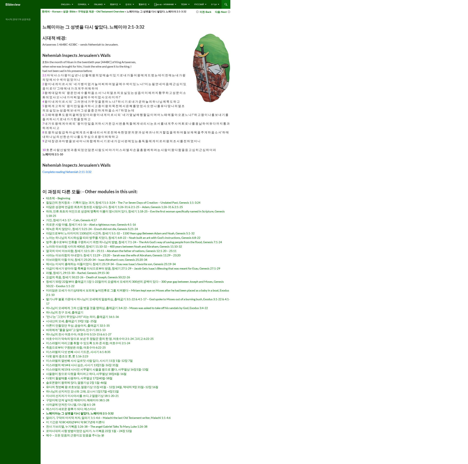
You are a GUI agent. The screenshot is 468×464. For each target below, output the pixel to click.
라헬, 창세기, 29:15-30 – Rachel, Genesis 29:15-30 (77, 272)
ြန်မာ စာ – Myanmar (164, 4)
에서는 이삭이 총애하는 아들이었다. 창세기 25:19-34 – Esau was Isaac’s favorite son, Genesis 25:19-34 (111, 264)
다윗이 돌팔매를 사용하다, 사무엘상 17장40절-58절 (79, 378)
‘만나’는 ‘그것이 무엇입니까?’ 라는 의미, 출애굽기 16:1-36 (82, 316)
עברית (214, 4)
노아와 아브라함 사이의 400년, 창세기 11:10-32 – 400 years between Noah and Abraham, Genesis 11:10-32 (114, 246)
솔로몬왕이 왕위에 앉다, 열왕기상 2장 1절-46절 (76, 382)
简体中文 (114, 4)
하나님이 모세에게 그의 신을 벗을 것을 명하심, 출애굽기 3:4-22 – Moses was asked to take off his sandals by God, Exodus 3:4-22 (127, 308)
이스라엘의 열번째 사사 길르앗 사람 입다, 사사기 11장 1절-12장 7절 (89, 360)
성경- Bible (69, 11)
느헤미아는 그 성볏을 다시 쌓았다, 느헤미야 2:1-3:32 (80, 413)
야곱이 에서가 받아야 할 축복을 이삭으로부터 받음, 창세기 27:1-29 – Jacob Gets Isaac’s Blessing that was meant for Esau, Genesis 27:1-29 (133, 268)
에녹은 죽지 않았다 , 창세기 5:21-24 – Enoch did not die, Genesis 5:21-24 (92, 229)
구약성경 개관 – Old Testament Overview (101, 11)
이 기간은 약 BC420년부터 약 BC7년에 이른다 (75, 422)
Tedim (184, 4)
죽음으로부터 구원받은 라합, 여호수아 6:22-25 (76, 347)
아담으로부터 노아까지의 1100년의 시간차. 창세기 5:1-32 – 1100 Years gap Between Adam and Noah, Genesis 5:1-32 (120, 233)
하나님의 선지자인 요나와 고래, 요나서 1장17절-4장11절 (82, 391)
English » (66, 4)
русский (199, 4)
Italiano (98, 4)
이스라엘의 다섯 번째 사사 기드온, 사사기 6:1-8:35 (78, 351)
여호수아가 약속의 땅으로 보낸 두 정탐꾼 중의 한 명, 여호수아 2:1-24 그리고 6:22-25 (100, 338)
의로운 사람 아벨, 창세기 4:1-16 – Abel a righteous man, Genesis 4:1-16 (91, 224)
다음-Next (221, 11)
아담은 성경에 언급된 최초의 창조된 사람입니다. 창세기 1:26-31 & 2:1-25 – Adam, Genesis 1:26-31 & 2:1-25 (114, 207)
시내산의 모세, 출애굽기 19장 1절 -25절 (71, 321)
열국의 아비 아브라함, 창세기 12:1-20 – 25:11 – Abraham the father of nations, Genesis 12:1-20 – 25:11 (111, 250)
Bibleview (12, 4)
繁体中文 (143, 4)
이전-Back (205, 11)
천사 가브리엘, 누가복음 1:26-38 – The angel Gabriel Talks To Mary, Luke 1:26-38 (96, 426)
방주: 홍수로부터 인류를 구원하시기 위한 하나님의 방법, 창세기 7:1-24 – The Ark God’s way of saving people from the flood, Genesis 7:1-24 (134, 242)
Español (82, 4)
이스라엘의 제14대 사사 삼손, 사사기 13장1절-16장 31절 (82, 365)
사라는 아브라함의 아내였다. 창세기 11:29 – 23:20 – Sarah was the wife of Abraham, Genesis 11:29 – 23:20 (113, 255)
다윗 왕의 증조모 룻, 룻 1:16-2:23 (67, 356)
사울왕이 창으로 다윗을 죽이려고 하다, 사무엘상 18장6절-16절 (86, 373)
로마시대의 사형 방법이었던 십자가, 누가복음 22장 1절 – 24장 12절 (89, 431)
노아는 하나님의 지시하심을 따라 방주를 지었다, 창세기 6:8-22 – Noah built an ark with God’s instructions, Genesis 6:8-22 (123, 237)
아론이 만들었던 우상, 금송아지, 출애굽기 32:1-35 (78, 325)
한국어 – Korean (51, 11)
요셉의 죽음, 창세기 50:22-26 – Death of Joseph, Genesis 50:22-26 (88, 277)
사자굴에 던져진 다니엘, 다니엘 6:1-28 (70, 404)
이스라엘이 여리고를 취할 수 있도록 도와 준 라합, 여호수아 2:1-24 (88, 343)
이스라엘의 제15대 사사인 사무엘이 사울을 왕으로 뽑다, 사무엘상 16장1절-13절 (97, 369)
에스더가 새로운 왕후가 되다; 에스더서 (71, 409)
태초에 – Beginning (58, 198)
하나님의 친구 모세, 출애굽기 (64, 312)
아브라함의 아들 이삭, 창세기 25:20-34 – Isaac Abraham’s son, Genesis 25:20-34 (96, 259)
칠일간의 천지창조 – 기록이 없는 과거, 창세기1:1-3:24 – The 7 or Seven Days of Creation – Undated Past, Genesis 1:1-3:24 (123, 202)
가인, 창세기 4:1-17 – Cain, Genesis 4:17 (71, 220)
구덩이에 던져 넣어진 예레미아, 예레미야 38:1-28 (77, 400)
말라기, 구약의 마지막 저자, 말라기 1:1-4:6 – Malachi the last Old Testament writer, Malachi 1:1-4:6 (108, 417)
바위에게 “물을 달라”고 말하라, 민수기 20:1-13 (75, 330)
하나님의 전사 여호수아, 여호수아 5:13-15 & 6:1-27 (78, 334)
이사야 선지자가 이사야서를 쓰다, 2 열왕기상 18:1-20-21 (82, 395)
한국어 (128, 4)
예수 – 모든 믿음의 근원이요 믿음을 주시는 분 (75, 435)
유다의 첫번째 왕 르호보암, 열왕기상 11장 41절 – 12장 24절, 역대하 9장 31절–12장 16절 (102, 387)
